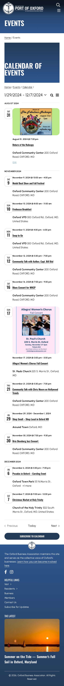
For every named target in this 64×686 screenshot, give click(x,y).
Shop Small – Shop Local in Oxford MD (31, 419)
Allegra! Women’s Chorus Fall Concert (30, 363)
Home (7, 37)
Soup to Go (18, 235)
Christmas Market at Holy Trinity (28, 500)
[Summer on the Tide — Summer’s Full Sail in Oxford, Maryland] (32, 635)
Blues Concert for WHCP (24, 287)
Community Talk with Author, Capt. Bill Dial (33, 261)
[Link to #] (58, 5)
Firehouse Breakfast (22, 209)
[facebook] (5, 572)
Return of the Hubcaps (23, 145)
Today (32, 525)
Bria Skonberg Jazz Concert (26, 441)
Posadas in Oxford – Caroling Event (29, 473)
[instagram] (11, 572)
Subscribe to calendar (32, 536)
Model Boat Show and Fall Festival (28, 183)
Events (16, 87)
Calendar (27, 87)
